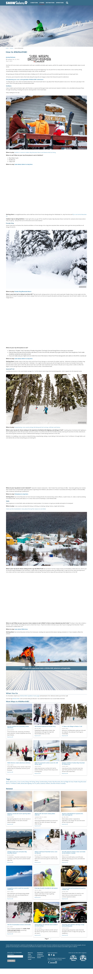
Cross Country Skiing (23, 781)
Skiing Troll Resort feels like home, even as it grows (46, 852)
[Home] (17, 3)
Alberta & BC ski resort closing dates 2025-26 (45, 814)
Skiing (37, 781)
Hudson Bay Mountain (54, 781)
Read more (9, 737)
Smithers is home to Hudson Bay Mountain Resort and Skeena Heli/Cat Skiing (35, 152)
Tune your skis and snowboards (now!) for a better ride (74, 888)
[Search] (67, 3)
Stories (41, 2)
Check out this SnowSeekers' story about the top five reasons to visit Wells (26, 509)
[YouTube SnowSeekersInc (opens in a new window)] (54, 954)
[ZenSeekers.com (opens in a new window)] (83, 957)
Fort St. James (36, 783)
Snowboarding (44, 781)
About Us (30, 952)
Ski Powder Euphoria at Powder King (45, 726)
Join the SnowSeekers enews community (19, 924)
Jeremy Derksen (10, 57)
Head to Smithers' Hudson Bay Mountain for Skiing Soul (73, 763)
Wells (18, 783)
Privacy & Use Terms (31, 958)
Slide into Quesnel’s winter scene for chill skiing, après (46, 763)
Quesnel (42, 783)
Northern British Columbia (58, 783)
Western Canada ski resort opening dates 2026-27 (19, 814)
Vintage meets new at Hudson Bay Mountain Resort (17, 852)
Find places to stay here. (21, 494)
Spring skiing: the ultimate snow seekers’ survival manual (46, 925)
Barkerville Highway (26, 783)
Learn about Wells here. (21, 629)
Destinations (50, 2)
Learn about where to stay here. (24, 164)
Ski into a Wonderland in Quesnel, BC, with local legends (72, 814)
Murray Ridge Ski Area (67, 781)
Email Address (11, 954)
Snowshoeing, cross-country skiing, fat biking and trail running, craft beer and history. (37, 427)
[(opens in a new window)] (39, 58)
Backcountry (13, 781)
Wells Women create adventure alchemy (18, 763)
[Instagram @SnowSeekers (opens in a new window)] (49, 954)
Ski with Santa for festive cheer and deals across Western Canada (73, 852)
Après (7, 781)
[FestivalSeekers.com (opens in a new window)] (73, 957)
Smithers (47, 783)
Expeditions (60, 2)
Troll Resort (13, 783)
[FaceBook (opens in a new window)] (51, 954)
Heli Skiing (32, 781)
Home (7, 48)
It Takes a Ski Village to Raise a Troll (72, 726)
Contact (30, 956)
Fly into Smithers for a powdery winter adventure (18, 727)
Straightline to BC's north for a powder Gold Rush (18, 888)
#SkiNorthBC (15, 698)
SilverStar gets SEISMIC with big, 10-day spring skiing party (73, 925)
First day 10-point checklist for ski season (46, 888)
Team (29, 954)
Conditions (34, 2)
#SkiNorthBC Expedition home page (29, 695)
